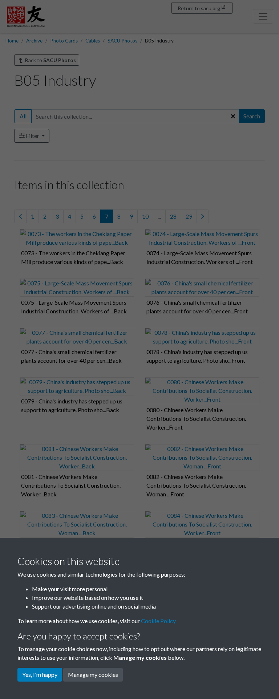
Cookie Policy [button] (158, 620)
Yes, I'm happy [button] (39, 674)
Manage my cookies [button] (93, 674)
